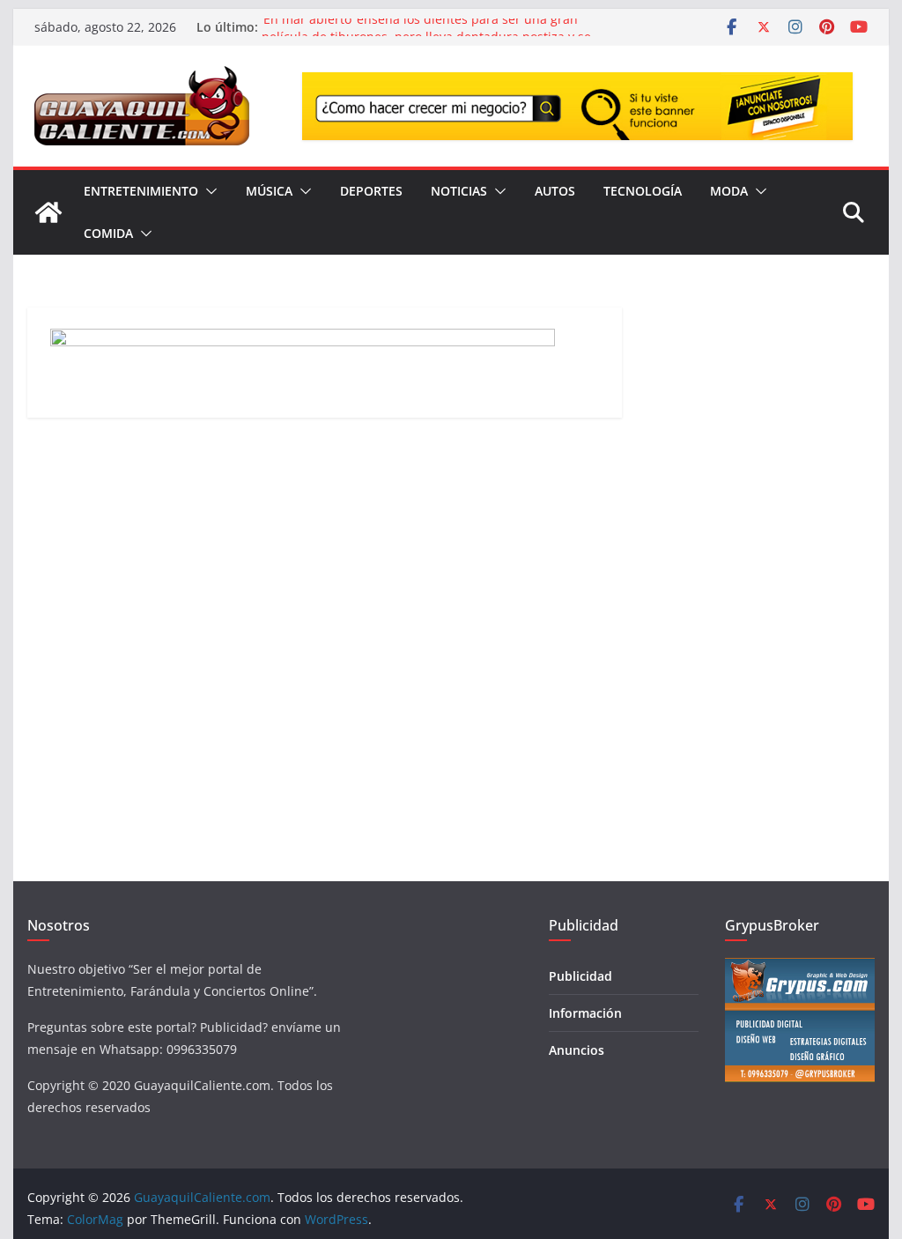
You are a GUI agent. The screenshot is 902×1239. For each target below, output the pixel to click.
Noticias (459, 190)
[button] (208, 191)
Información (585, 1013)
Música (269, 190)
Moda (729, 190)
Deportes (371, 190)
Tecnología (642, 190)
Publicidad (580, 976)
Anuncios (576, 1050)
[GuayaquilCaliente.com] (48, 212)
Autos (555, 190)
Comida (108, 233)
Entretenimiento (141, 190)
